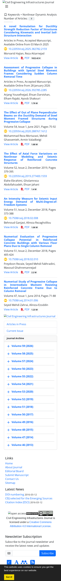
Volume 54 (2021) (22, 384)
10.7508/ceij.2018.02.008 (23, 218)
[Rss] (32, 563)
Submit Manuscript (17, 475)
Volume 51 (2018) (22, 407)
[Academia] (17, 563)
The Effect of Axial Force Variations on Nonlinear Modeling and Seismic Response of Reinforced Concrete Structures (30, 158)
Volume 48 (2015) (22, 429)
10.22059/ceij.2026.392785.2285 (27, 90)
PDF (32, 58)
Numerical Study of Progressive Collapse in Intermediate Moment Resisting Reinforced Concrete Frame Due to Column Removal (30, 286)
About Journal (13, 467)
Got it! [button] (9, 577)
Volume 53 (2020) (22, 391)
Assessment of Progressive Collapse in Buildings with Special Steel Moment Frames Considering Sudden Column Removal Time (30, 72)
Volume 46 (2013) (22, 445)
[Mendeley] (24, 563)
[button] (38, 570)
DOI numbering (14, 494)
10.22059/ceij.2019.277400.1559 (27, 176)
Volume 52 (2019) (22, 399)
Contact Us (12, 479)
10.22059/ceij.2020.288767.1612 (27, 131)
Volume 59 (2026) (22, 346)
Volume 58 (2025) (22, 353)
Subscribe (47, 553)
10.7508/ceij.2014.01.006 (23, 300)
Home (9, 463)
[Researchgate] (9, 563)
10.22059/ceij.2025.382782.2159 (27, 49)
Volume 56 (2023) (22, 369)
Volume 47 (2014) (22, 437)
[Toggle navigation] (29, 6)
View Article (11, 58)
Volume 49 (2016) (22, 422)
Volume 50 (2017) (22, 414)
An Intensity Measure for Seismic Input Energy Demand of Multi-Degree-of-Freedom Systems (30, 202)
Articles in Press (16, 324)
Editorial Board (14, 471)
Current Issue (15, 331)
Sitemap (10, 483)
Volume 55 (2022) (22, 376)
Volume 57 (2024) (22, 361)
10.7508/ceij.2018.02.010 (23, 259)
